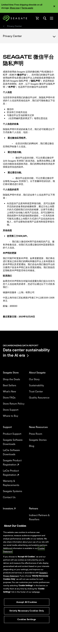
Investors (8, 508)
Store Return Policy (14, 404)
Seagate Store (11, 373)
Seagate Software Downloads (13, 442)
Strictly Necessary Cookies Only (27, 610)
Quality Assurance (39, 398)
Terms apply (27, 8)
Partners (34, 508)
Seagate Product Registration (12, 462)
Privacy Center (14, 26)
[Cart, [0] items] (37, 18)
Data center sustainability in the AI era (26, 352)
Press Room (36, 434)
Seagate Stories (38, 440)
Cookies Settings (26, 619)
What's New (10, 391)
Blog (32, 446)
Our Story (34, 379)
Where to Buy (11, 416)
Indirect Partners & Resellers (39, 517)
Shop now (15, 8)
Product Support (12, 434)
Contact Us (9, 497)
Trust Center (36, 391)
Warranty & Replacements (11, 483)
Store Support (11, 410)
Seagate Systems (13, 491)
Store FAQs (9, 398)
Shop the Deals (12, 379)
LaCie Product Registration (11, 473)
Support (7, 427)
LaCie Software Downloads (11, 452)
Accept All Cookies (26, 602)
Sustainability (37, 385)
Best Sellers (10, 385)
